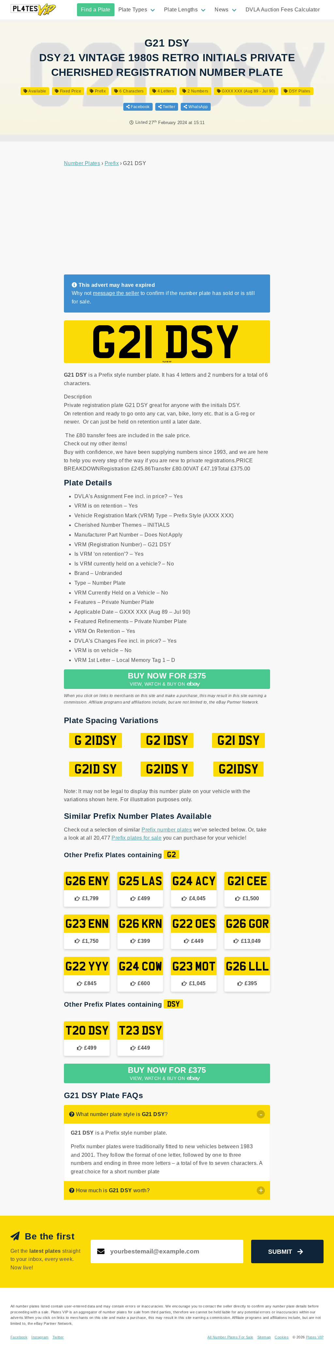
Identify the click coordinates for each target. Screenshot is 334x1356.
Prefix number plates (167, 829)
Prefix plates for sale (136, 838)
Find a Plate (96, 9)
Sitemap (264, 1337)
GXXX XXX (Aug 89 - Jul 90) (248, 91)
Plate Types (132, 9)
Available (37, 91)
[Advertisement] (167, 221)
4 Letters (165, 91)
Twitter (168, 107)
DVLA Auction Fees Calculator (283, 9)
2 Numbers (197, 91)
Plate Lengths (181, 9)
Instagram (40, 1337)
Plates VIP (315, 1337)
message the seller (116, 293)
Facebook (140, 107)
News (222, 9)
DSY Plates (299, 91)
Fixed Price (70, 91)
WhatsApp (198, 107)
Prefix (100, 91)
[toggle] (261, 1114)
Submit (280, 1251)
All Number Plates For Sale (230, 1337)
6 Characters (131, 91)
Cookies (282, 1337)
